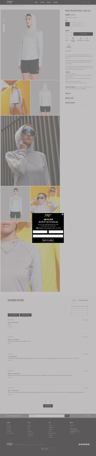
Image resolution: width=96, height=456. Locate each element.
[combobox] (55, 231)
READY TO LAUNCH (48, 240)
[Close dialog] (62, 214)
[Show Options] (61, 231)
